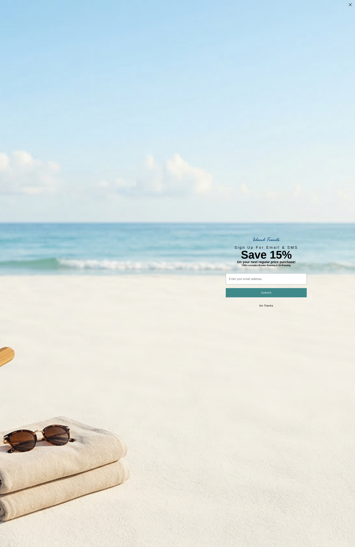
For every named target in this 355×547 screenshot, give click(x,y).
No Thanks (266, 305)
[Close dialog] (350, 4)
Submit (266, 292)
